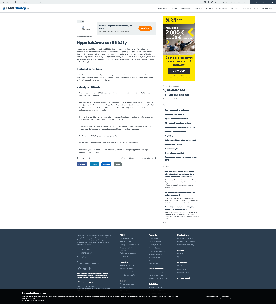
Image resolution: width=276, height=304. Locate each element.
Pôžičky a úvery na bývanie (129, 245)
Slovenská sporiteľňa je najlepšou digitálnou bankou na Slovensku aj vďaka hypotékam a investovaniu (179, 174)
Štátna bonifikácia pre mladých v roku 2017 (137, 158)
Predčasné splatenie (86, 158)
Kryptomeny (232, 2)
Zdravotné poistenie (156, 248)
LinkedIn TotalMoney (90, 268)
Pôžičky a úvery (163, 8)
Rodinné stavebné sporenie (158, 278)
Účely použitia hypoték (175, 114)
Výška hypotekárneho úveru (177, 119)
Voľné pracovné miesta (102, 277)
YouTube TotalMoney (85, 268)
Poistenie (246, 8)
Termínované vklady (127, 284)
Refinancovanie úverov (128, 253)
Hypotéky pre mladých (127, 275)
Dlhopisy (180, 266)
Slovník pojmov (242, 2)
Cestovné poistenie (155, 241)
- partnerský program (261, 2)
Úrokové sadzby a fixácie (175, 131)
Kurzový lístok (223, 2)
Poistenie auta (154, 238)
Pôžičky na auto (125, 241)
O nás (78, 273)
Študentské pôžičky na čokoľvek (127, 249)
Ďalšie (165, 223)
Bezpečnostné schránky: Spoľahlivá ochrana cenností (180, 193)
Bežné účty (198, 8)
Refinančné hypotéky (127, 272)
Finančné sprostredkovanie (85, 277)
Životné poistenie (155, 245)
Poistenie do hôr (154, 257)
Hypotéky (174, 8)
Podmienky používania (95, 273)
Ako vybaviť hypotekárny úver (178, 123)
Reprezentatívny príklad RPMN (84, 36)
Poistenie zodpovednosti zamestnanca (157, 262)
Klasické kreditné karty (185, 238)
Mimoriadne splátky (173, 144)
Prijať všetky (225, 296)
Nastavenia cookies (101, 275)
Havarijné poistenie (155, 254)
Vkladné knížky (125, 287)
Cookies (90, 275)
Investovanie (235, 8)
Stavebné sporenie (221, 8)
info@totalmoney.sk (37, 2)
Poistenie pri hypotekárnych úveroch (180, 140)
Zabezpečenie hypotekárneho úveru (180, 127)
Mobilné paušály (267, 8)
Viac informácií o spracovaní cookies (33, 300)
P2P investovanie (183, 272)
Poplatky (169, 136)
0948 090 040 (9, 2)
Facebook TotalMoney (79, 268)
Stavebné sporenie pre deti (158, 275)
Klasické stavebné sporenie (158, 272)
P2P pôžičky (124, 256)
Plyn (178, 257)
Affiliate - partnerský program (86, 282)
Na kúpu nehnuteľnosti (127, 265)
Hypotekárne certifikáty (175, 153)
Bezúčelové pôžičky (127, 238)
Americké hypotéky (126, 268)
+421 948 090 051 (22, 2)
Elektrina (180, 254)
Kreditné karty (186, 8)
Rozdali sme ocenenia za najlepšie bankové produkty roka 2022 (179, 208)
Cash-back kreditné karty (186, 241)
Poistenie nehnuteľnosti (157, 251)
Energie (255, 8)
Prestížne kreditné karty (185, 245)
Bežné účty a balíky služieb (158, 287)
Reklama (84, 273)
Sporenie (208, 8)
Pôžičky (123, 235)
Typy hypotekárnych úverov (177, 110)
